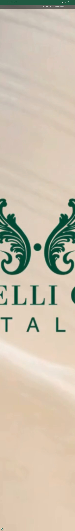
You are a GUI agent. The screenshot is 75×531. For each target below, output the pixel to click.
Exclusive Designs (59, 6)
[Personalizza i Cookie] (2, 529)
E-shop (67, 6)
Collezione (45, 6)
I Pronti (52, 6)
